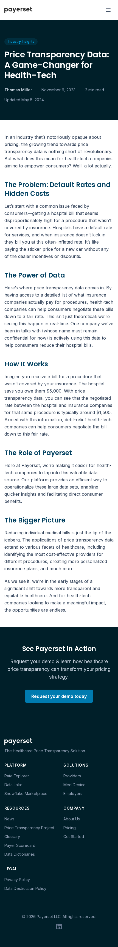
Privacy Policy (17, 879)
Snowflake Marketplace (25, 793)
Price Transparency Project (29, 827)
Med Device (74, 784)
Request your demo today (59, 696)
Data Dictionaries (19, 854)
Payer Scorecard (19, 845)
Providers (72, 775)
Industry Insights (21, 41)
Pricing (69, 827)
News (9, 819)
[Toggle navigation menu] (108, 9)
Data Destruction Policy (25, 888)
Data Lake (13, 784)
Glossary (12, 836)
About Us (71, 819)
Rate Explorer (16, 775)
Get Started (73, 836)
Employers (72, 793)
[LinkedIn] (59, 926)
